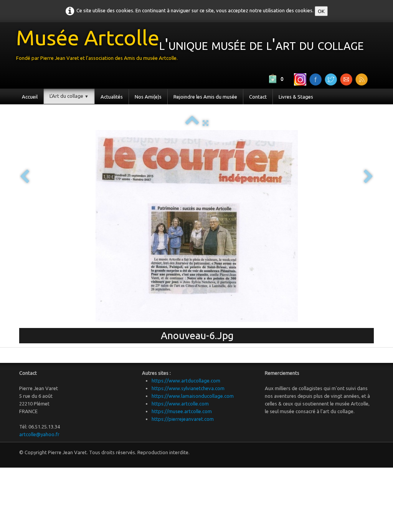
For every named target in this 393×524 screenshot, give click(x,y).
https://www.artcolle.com (180, 403)
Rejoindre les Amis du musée (205, 96)
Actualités (112, 96)
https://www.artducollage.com (186, 380)
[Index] (192, 122)
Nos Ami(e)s (148, 96)
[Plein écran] (205, 122)
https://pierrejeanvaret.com (183, 419)
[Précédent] (24, 177)
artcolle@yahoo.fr (39, 434)
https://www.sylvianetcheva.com (188, 388)
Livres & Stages (296, 96)
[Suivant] (368, 177)
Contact (258, 96)
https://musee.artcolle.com (182, 411)
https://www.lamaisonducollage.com (193, 396)
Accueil (30, 96)
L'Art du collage (69, 96)
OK (321, 11)
